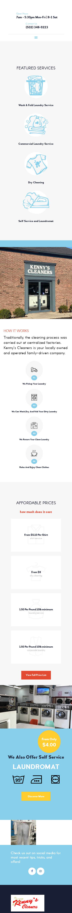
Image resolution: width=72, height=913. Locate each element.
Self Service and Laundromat (36, 221)
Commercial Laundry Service (35, 144)
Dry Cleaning (36, 182)
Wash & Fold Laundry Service (36, 105)
